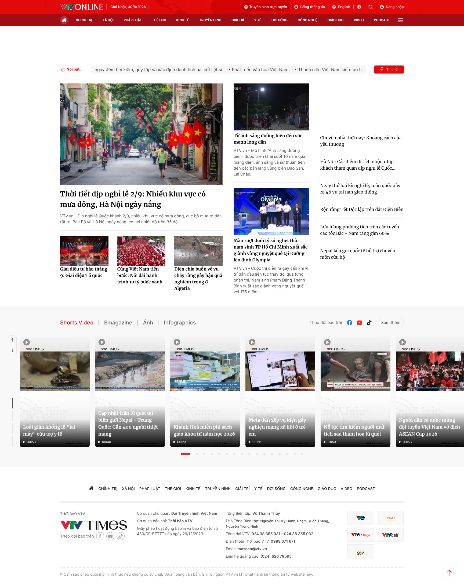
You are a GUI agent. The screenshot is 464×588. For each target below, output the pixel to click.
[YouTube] (359, 322)
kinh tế (182, 20)
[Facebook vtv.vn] (361, 7)
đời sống (279, 20)
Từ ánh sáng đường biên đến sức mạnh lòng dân (268, 139)
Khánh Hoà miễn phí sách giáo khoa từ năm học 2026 (204, 430)
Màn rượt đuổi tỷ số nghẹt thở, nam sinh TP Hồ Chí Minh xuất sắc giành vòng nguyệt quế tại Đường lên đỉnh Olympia (270, 250)
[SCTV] (360, 552)
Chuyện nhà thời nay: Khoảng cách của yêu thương (361, 141)
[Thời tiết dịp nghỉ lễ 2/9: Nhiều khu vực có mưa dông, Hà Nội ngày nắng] (141, 134)
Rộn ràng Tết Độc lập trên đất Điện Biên (362, 209)
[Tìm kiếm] (372, 7)
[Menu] (400, 20)
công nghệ (307, 20)
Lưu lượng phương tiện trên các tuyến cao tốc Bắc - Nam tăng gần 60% (359, 230)
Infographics (180, 322)
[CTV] (360, 535)
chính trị (84, 20)
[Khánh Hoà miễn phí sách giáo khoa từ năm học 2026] (205, 391)
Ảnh (148, 322)
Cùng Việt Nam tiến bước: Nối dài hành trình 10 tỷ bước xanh (139, 275)
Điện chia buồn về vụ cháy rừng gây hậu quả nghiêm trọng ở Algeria (198, 278)
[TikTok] (369, 322)
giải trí (237, 20)
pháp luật (133, 20)
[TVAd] (390, 518)
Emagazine (118, 322)
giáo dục (336, 20)
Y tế (257, 20)
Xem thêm (390, 322)
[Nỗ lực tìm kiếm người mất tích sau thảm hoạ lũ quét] (355, 391)
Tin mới (392, 69)
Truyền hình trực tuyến (268, 7)
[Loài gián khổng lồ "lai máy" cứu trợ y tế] (55, 391)
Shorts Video (76, 322)
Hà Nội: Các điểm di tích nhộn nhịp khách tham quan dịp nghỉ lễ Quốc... (358, 165)
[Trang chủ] (64, 20)
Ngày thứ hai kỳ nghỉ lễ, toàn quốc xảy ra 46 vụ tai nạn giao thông (360, 189)
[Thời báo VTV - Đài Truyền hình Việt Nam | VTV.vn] (81, 7)
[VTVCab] (390, 535)
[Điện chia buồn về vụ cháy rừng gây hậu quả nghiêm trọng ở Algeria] (198, 251)
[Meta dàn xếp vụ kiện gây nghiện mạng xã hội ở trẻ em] (280, 391)
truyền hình (210, 20)
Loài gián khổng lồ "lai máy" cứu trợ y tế (49, 430)
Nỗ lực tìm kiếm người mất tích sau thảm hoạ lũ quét (354, 430)
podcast (382, 20)
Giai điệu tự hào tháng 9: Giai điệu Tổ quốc (83, 272)
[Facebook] (350, 322)
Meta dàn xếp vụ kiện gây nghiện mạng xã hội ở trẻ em (277, 427)
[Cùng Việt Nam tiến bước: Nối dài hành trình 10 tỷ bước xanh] (141, 251)
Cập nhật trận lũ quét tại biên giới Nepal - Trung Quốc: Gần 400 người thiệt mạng (128, 423)
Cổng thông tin (312, 7)
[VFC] (360, 518)
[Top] (449, 573)
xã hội (108, 20)
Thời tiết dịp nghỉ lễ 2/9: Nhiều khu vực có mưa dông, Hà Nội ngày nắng (133, 199)
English (344, 7)
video (359, 20)
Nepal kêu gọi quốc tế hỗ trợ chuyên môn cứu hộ (358, 254)
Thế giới (159, 20)
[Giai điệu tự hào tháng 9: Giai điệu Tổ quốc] (84, 251)
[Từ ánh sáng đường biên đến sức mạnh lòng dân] (271, 107)
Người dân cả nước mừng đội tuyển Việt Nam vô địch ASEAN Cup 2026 (429, 427)
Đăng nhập (395, 7)
